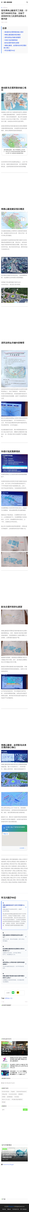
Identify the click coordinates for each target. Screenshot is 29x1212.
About (9, 1209)
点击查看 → (23, 848)
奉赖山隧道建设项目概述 (13, 35)
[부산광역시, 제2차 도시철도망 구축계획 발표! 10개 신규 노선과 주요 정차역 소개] (5, 1066)
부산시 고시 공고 (6, 1099)
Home (4, 1209)
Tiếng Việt (4, 1094)
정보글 (3, 1102)
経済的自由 (9, 1097)
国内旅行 (21, 1094)
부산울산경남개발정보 (17, 1099)
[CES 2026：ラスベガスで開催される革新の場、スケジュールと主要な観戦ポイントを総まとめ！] (5, 1073)
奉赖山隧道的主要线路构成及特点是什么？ (13, 937)
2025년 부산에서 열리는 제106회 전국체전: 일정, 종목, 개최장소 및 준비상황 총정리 (18, 1059)
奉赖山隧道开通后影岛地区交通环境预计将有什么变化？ (13, 977)
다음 (3, 1001)
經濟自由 (5, 7)
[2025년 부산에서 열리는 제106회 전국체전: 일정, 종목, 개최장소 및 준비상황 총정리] (5, 1059)
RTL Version (23, 1209)
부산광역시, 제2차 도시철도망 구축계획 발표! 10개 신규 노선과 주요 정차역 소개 (19, 1066)
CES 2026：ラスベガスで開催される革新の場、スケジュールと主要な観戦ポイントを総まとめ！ (18, 1072)
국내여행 (16, 1097)
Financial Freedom (21, 1091)
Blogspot (11, 1206)
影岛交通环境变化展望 (12, 43)
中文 (11, 998)
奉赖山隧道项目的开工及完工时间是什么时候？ (13, 907)
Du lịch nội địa (5, 1091)
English (13, 1091)
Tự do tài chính (13, 1094)
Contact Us (15, 1209)
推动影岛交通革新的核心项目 (14, 32)
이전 (26, 1001)
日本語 (3, 1097)
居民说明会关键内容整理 (13, 37)
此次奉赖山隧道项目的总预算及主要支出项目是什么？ (13, 950)
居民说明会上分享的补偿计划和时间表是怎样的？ (13, 964)
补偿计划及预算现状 (11, 40)
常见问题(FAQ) (10, 50)
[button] (2, 2)
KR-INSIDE (8, 2)
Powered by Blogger (8, 1164)
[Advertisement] (14, 69)
